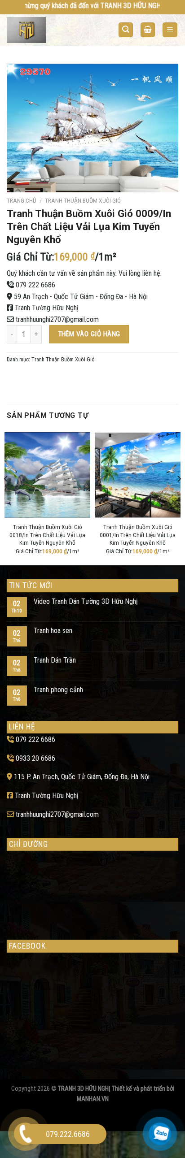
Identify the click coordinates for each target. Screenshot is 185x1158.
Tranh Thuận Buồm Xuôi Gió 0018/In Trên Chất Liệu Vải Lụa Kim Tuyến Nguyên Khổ (47, 534)
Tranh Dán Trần (55, 660)
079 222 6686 (35, 285)
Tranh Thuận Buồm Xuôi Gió (83, 200)
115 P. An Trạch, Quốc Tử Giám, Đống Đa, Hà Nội (82, 776)
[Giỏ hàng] (148, 29)
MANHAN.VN (93, 1099)
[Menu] (170, 29)
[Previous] (6, 496)
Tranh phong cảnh (58, 689)
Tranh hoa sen (53, 630)
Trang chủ (21, 200)
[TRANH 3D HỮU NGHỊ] (42, 30)
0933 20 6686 (35, 758)
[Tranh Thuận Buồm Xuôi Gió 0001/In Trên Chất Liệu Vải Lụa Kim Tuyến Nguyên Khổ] (138, 475)
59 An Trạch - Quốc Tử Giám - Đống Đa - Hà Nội (81, 296)
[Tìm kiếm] (126, 29)
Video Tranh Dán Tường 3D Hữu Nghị (86, 601)
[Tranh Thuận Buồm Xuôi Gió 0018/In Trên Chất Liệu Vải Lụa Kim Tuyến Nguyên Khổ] (47, 475)
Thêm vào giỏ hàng (89, 334)
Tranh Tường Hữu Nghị (47, 308)
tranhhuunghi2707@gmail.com (57, 319)
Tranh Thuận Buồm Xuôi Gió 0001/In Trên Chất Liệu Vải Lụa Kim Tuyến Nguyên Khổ (138, 534)
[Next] (178, 496)
